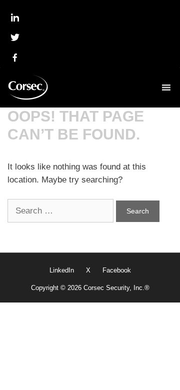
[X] (15, 38)
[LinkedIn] (15, 18)
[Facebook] (15, 58)
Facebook (116, 270)
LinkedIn (62, 270)
